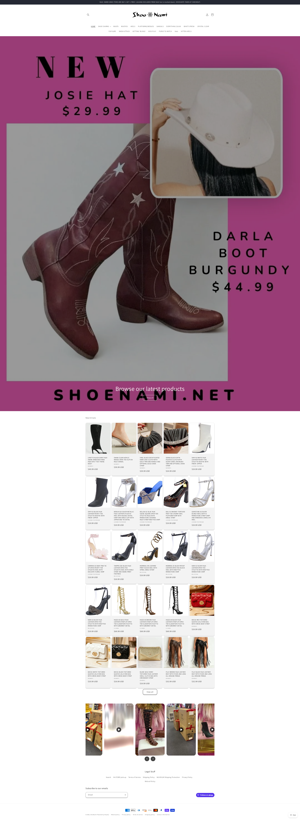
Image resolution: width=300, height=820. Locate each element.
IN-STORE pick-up (119, 777)
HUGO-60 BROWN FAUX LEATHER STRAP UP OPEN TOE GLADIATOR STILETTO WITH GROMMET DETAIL (149, 623)
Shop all (149, 398)
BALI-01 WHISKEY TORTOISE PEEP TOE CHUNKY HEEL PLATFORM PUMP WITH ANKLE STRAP (175, 515)
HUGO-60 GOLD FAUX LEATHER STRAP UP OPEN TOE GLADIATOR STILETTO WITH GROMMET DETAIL (123, 623)
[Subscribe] (125, 795)
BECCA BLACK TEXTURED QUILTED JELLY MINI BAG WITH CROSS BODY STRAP (123, 674)
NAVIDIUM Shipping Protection (168, 777)
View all (150, 692)
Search (108, 777)
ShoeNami (93, 814)
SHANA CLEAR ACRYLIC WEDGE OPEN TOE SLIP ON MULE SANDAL (123, 460)
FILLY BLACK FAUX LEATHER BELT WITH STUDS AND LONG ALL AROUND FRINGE (202, 674)
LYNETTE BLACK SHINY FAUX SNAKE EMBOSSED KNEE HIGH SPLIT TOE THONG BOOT (97, 461)
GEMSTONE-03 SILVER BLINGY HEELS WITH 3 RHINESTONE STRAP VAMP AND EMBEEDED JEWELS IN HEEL (201, 516)
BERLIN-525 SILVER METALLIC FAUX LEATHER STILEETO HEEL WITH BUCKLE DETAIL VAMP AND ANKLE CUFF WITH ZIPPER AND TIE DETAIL (124, 516)
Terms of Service (134, 777)
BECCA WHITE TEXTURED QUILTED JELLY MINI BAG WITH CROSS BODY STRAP (97, 674)
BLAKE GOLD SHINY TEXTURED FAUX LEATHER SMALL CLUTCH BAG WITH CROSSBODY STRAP (149, 675)
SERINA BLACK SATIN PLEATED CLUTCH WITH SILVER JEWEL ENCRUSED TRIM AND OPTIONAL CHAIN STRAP (175, 462)
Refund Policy (150, 781)
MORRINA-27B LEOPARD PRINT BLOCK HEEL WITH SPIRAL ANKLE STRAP (148, 568)
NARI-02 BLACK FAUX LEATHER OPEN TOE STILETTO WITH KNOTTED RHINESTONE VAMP (97, 623)
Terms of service (138, 814)
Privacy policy (126, 814)
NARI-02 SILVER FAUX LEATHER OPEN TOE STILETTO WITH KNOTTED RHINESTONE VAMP (201, 569)
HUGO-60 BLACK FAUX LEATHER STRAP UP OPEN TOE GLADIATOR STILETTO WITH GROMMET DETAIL (175, 623)
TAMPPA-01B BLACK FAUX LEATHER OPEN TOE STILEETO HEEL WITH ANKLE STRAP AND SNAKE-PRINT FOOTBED (123, 570)
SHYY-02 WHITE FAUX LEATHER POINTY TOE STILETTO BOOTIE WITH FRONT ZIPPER (200, 461)
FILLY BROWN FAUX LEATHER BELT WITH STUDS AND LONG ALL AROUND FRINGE (176, 674)
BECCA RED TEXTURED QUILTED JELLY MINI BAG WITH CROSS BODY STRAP (201, 622)
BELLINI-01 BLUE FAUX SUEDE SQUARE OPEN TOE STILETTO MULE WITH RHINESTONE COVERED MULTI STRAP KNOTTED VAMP (150, 516)
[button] (88, 14)
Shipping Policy (148, 777)
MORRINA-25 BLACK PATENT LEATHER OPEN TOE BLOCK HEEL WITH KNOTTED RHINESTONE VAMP (175, 569)
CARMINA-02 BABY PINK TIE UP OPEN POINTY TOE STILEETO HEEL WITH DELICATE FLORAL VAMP (97, 569)
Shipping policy (150, 814)
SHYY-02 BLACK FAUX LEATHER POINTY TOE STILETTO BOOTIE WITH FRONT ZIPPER (96, 515)
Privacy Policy (187, 777)
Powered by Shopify (103, 814)
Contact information (163, 814)
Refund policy (115, 814)
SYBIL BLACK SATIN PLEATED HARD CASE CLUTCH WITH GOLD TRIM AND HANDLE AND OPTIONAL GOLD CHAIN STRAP (150, 462)
